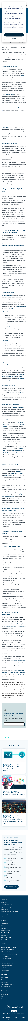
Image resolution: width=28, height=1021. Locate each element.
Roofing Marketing (6, 958)
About (2, 996)
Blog (2, 980)
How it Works (4, 977)
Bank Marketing (5, 961)
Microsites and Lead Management (9, 911)
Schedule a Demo (11, 886)
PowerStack (4, 902)
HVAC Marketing (5, 956)
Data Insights (4, 940)
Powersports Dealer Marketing (9, 954)
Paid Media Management (7, 926)
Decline (14, 38)
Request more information (14, 724)
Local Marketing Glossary (7, 984)
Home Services (5, 970)
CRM (2, 916)
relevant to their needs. (9, 385)
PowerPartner (4, 923)
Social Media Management (8, 933)
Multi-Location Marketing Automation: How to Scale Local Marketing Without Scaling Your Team (13, 820)
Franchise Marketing (6, 965)
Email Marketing (5, 935)
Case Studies (4, 982)
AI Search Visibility (5, 930)
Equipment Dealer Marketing (8, 947)
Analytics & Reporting (10, 791)
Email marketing (7, 295)
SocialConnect (4, 909)
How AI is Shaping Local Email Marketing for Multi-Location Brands (12, 768)
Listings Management (6, 904)
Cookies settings (14, 31)
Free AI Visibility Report (7, 987)
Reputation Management (7, 907)
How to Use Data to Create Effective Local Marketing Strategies (14, 793)
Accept (14, 34)
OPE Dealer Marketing (7, 951)
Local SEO (3, 928)
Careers (3, 999)
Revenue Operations (6, 937)
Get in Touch (4, 994)
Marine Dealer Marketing (7, 949)
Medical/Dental (5, 968)
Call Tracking (4, 914)
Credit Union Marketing (7, 963)
